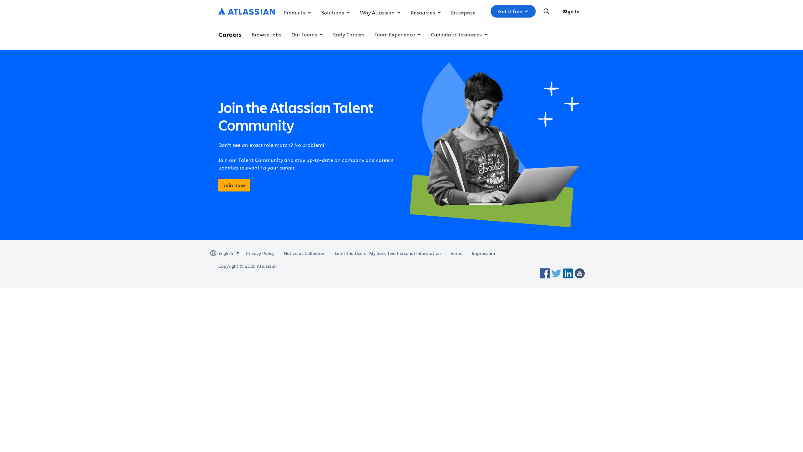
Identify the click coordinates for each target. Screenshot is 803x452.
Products (294, 12)
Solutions (332, 12)
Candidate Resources (456, 34)
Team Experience (395, 34)
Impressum (483, 253)
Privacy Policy (260, 253)
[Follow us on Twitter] (556, 273)
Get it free (510, 11)
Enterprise (463, 12)
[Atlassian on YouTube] (580, 273)
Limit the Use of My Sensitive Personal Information (388, 253)
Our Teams (304, 34)
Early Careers (348, 34)
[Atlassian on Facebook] (545, 273)
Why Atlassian (377, 12)
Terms (456, 253)
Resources (423, 12)
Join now (234, 185)
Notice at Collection (304, 253)
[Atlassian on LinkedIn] (568, 273)
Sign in (571, 11)
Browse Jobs (266, 34)
